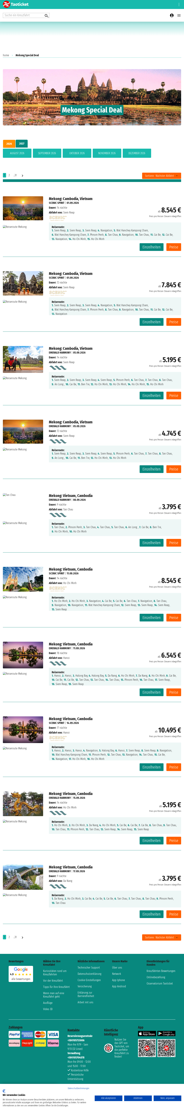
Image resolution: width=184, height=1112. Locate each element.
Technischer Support (89, 967)
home (6, 55)
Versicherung (85, 986)
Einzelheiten (151, 247)
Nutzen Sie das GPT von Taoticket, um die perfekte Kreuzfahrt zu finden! (121, 1048)
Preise (173, 247)
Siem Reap (69, 212)
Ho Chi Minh (70, 583)
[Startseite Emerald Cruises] (58, 367)
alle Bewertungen (21, 979)
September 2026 (47, 153)
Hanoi (66, 658)
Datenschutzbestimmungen (78, 1088)
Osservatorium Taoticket (160, 983)
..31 (15, 175)
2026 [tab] (9, 143)
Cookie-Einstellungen (89, 980)
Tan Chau (68, 509)
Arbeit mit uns (85, 1002)
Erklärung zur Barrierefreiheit (86, 994)
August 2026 (17, 153)
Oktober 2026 (77, 153)
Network (116, 974)
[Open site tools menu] (179, 4)
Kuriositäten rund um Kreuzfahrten (54, 972)
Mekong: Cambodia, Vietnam (71, 198)
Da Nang (67, 881)
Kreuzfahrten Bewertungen (161, 971)
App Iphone (118, 980)
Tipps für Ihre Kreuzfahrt (56, 987)
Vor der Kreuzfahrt (53, 980)
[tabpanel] (92, 154)
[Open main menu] (179, 15)
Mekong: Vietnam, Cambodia (71, 495)
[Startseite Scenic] (58, 217)
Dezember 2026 (136, 153)
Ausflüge (47, 1003)
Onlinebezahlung (156, 977)
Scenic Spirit (56, 203)
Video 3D (47, 1009)
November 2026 (107, 153)
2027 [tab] (21, 143)
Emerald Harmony (60, 352)
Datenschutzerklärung (89, 974)
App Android (119, 986)
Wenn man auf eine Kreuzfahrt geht (53, 994)
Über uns (117, 967)
